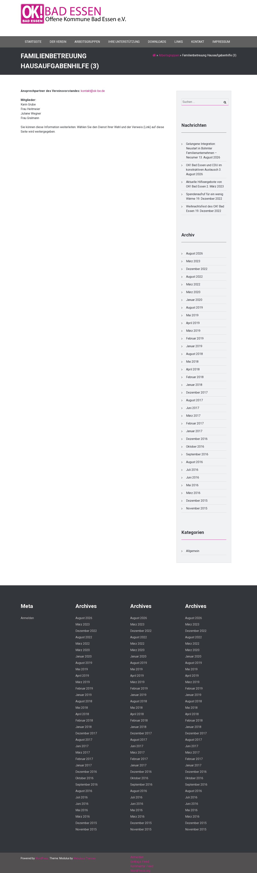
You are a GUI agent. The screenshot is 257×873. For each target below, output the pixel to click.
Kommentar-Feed (141, 866)
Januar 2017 (194, 431)
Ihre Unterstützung (124, 42)
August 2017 (194, 400)
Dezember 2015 (197, 500)
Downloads (157, 42)
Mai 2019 (192, 315)
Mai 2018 (192, 361)
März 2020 (193, 292)
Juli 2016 (192, 470)
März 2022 (193, 284)
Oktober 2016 (195, 446)
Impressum (221, 42)
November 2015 (196, 508)
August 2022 (194, 276)
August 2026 (194, 253)
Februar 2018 (195, 377)
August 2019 (194, 307)
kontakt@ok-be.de (93, 91)
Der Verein (58, 42)
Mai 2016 (192, 485)
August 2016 (194, 462)
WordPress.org (140, 870)
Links (178, 42)
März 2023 (193, 261)
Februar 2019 (195, 338)
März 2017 (193, 415)
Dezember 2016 (197, 439)
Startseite (33, 42)
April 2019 (193, 323)
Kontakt (197, 42)
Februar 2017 (195, 423)
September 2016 (197, 454)
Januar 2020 (194, 300)
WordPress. (42, 858)
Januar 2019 (194, 346)
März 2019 (193, 331)
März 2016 (193, 493)
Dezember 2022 (197, 269)
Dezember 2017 (197, 392)
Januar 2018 (194, 385)
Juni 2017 (192, 408)
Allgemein (192, 551)
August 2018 (194, 354)
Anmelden (27, 618)
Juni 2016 (192, 477)
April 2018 (193, 369)
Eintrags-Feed (139, 861)
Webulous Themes (84, 858)
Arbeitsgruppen (87, 42)
